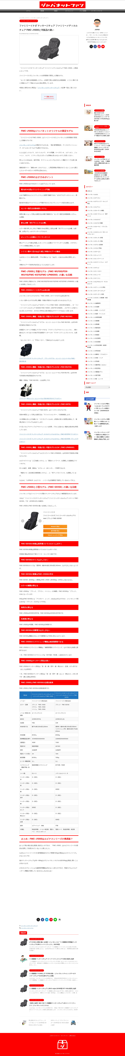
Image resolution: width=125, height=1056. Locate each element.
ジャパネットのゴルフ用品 (94, 248)
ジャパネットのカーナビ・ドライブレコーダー (97, 227)
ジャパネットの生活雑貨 (93, 341)
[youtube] (103, 46)
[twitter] (38, 919)
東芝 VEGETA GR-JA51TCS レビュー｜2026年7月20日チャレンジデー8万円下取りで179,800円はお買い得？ (102, 116)
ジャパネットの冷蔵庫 (93, 306)
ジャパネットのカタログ (93, 219)
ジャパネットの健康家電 (93, 303)
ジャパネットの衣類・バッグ (95, 357)
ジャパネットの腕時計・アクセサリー (97, 354)
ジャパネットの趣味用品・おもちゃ (96, 364)
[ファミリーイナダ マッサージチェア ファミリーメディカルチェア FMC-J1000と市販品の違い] (46, 919)
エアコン (28, 11)
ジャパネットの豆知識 (93, 361)
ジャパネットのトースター (94, 271)
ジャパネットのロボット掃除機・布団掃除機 (97, 298)
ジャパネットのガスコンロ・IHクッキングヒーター (97, 233)
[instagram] (99, 46)
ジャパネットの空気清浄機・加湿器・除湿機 (97, 346)
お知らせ (89, 191)
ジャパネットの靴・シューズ (95, 378)
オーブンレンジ (69, 11)
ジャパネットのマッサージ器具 (95, 294)
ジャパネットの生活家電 (93, 338)
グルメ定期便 (83, 11)
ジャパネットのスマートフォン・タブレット (97, 263)
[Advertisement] (48, 114)
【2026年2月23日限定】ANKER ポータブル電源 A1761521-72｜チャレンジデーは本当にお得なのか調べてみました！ (102, 176)
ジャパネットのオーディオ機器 (95, 210)
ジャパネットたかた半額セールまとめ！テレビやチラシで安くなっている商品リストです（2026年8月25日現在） (101, 408)
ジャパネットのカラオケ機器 (95, 223)
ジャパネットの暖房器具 (93, 327)
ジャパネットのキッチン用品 (95, 241)
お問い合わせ (72, 1035)
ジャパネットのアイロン (93, 198)
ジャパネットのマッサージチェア (48, 88)
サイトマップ (64, 1035)
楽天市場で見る (55, 530)
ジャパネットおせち (92, 194)
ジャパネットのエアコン (93, 207)
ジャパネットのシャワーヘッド (95, 258)
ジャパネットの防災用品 (93, 368)
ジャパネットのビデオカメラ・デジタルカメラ (97, 282)
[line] (55, 919)
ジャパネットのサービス (93, 251)
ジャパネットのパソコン (93, 278)
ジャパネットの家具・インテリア (96, 310)
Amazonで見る (55, 526)
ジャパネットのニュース (93, 274)
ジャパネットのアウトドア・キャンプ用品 (97, 202)
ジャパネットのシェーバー (94, 255)
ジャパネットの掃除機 (93, 324)
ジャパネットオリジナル (27, 145)
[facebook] (42, 919)
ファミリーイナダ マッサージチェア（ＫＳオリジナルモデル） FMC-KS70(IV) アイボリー (48, 434)
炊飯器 (55, 11)
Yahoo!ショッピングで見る (55, 535)
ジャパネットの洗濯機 (93, 331)
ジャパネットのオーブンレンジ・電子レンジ (97, 215)
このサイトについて (54, 1035)
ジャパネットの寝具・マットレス (96, 313)
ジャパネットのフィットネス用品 (96, 287)
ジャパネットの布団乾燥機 (94, 317)
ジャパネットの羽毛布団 (93, 350)
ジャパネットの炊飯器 (93, 334)
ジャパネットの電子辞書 (93, 375)
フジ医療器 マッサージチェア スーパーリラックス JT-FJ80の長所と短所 (51, 959)
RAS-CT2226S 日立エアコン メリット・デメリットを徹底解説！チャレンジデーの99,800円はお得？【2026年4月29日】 (102, 147)
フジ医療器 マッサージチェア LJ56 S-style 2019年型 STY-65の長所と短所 (52, 988)
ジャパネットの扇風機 (93, 320)
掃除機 (42, 11)
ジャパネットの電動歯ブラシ (95, 371)
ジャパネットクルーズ (96, 11)
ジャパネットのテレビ (93, 267)
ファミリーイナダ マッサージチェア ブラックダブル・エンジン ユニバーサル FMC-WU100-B (47, 360)
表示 (51, 96)
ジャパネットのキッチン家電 (95, 237)
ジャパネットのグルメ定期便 (95, 244)
